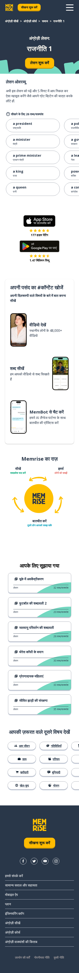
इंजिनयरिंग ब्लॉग (14, 913)
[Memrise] (9, 8)
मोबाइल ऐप (11, 894)
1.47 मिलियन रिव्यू (39, 260)
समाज (45, 21)
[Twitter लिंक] (34, 861)
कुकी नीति (59, 957)
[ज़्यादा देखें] (70, 8)
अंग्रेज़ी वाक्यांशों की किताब (21, 941)
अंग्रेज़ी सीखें (11, 21)
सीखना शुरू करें (29, 7)
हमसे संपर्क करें (14, 876)
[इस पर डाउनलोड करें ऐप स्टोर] (39, 221)
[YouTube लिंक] (45, 861)
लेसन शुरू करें (39, 62)
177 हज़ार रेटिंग (39, 235)
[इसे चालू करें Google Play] (39, 246)
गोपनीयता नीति (42, 957)
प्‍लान (8, 904)
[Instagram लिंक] (56, 861)
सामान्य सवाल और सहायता (21, 885)
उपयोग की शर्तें (22, 957)
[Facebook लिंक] (23, 861)
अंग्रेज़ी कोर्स (30, 21)
